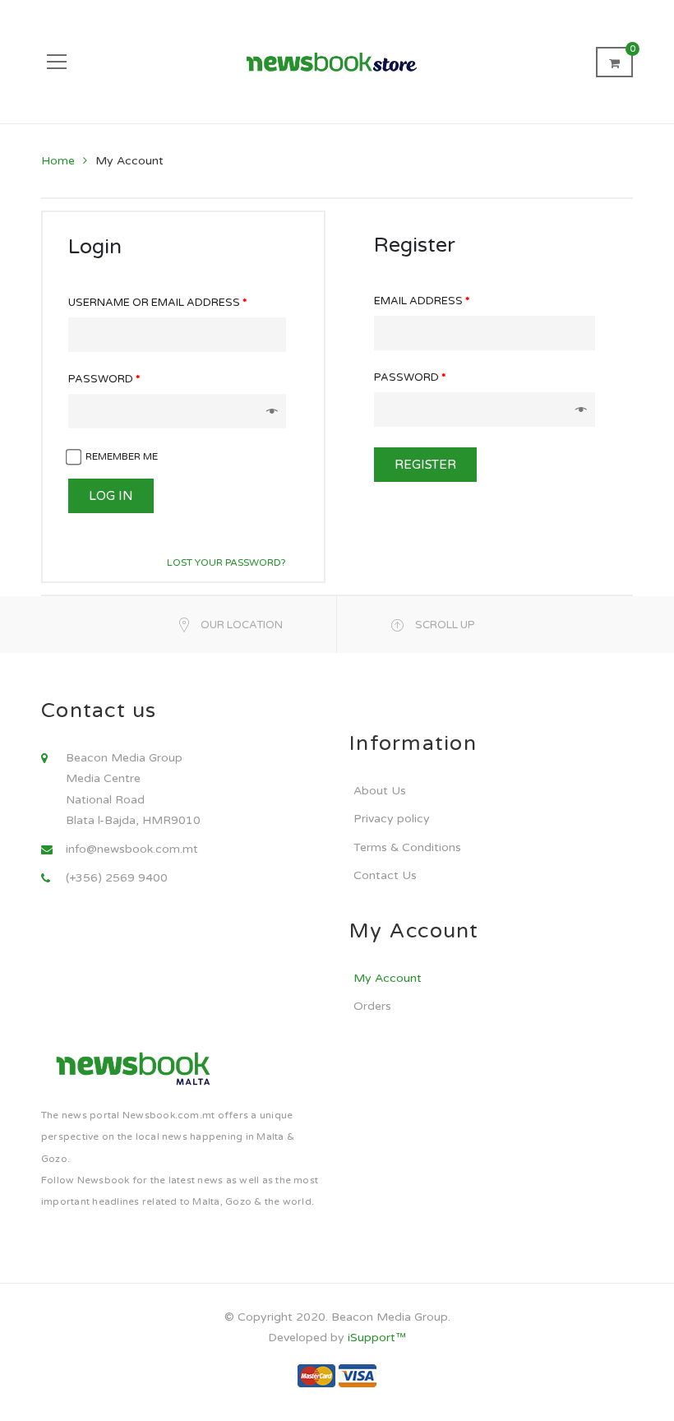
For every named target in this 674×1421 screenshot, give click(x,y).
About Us (379, 791)
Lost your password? (226, 562)
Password (104, 379)
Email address (421, 301)
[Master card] (316, 1375)
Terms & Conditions (407, 847)
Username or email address (157, 302)
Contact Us (385, 875)
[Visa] (357, 1375)
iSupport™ (377, 1338)
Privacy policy (391, 819)
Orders (372, 1006)
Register (425, 464)
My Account (387, 978)
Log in (111, 495)
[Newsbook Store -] (337, 61)
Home (58, 161)
